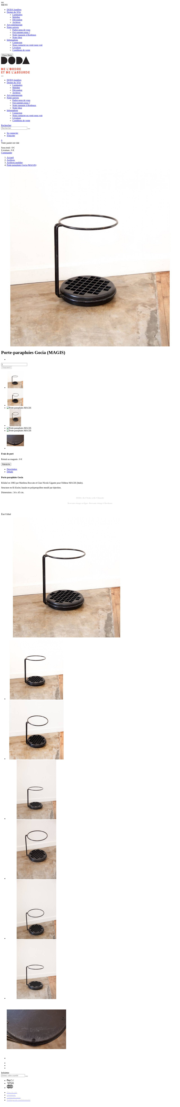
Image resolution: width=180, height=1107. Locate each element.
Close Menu (7, 55)
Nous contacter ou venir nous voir (27, 45)
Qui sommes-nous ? (21, 32)
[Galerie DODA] (15, 73)
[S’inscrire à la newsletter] (26, 1076)
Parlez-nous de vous (21, 30)
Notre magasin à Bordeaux (24, 35)
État (3, 514)
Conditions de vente (21, 50)
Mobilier (16, 17)
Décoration (17, 20)
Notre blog (17, 37)
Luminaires (17, 14)
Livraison (16, 47)
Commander (6, 153)
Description (12, 469)
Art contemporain (14, 25)
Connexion (17, 42)
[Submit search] (29, 128)
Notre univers (13, 27)
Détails (10, 472)
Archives (16, 22)
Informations (12, 40)
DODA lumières (14, 9)
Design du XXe (14, 12)
